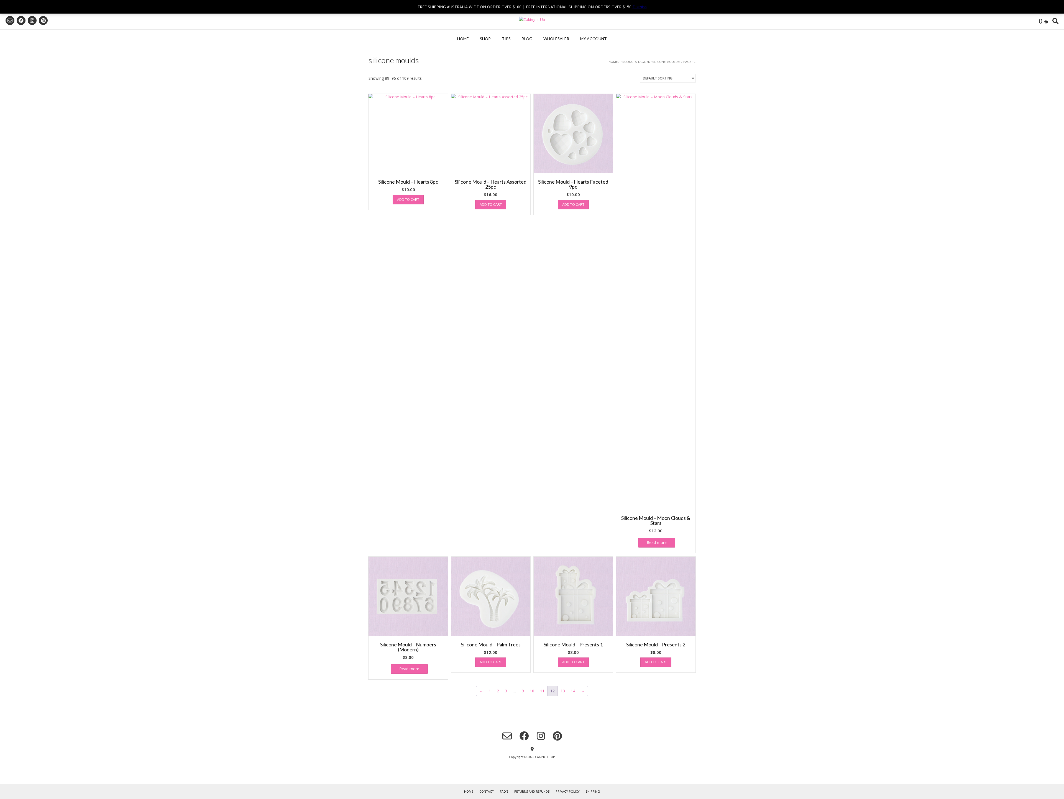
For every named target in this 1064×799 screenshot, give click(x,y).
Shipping (593, 791)
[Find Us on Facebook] (21, 20)
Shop (485, 38)
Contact (486, 791)
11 (542, 690)
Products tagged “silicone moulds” (650, 62)
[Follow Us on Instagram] (32, 20)
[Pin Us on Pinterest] (43, 20)
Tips (506, 38)
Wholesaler (556, 38)
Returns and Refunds (531, 791)
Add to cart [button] (408, 199)
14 (573, 690)
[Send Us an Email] (10, 20)
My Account (593, 38)
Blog (527, 38)
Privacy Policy (568, 791)
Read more (657, 542)
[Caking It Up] (532, 19)
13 (563, 690)
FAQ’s (504, 791)
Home (463, 38)
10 (532, 690)
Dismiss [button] (640, 6)
